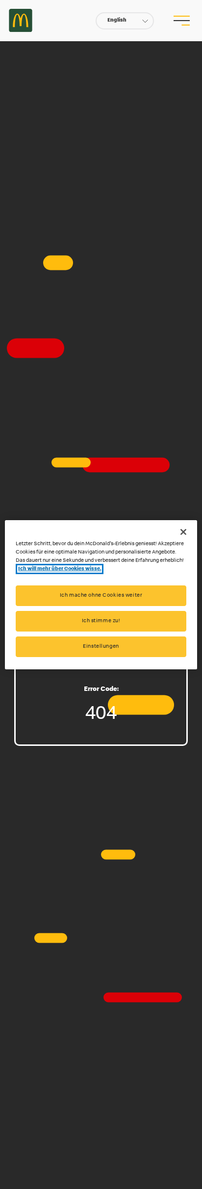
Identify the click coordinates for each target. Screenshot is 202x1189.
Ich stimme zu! (101, 621)
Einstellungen (101, 646)
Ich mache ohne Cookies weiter (101, 595)
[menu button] (182, 20)
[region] (101, 594)
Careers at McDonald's (20, 20)
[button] (125, 20)
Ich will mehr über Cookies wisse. (59, 569)
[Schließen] (183, 531)
